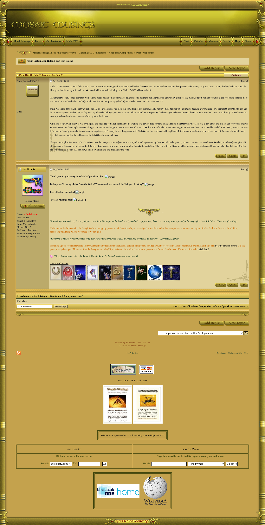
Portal (38, 41)
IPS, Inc (146, 342)
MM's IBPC (72, 41)
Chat (186, 41)
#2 (247, 169)
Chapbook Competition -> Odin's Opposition (131, 52)
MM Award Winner (59, 263)
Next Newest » (241, 306)
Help (237, 41)
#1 (247, 80)
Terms (248, 41)
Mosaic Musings (22, 41)
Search (226, 41)
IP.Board (130, 342)
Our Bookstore (53, 41)
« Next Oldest (179, 306)
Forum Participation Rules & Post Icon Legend (50, 60)
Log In (135, 4)
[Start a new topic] (236, 67)
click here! (204, 249)
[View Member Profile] (32, 184)
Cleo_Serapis (28, 169)
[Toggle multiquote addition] (221, 155)
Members (213, 41)
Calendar (198, 41)
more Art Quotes (190, 449)
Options (235, 75)
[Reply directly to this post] (232, 155)
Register (143, 4)
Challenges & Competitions (92, 52)
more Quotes (74, 449)
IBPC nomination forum (225, 245)
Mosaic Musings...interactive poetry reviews (54, 52)
